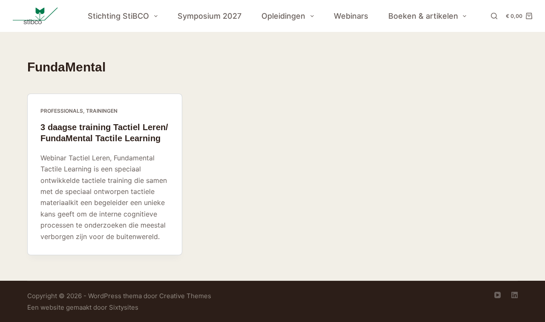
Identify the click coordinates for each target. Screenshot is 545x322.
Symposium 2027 (209, 15)
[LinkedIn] (514, 295)
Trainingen (102, 111)
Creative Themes (185, 296)
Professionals (61, 111)
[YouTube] (497, 295)
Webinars (351, 15)
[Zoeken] (494, 16)
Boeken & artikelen (423, 15)
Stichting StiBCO (118, 15)
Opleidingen (283, 15)
